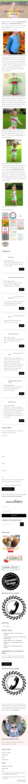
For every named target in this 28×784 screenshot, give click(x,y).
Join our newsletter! (10, 739)
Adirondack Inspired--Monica (16, 277)
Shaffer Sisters (12, 402)
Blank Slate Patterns (15, 23)
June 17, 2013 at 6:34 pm (9, 405)
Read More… (16, 710)
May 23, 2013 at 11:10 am (9, 337)
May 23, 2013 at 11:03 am (18, 315)
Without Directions (13, 334)
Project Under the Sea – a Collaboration (13, 640)
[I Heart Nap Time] (12, 212)
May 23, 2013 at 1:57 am (19, 296)
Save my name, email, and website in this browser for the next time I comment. (13, 480)
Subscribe (6, 664)
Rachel (10, 317)
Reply (21, 269)
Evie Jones (11, 257)
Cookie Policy (5, 778)
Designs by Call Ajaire (10, 593)
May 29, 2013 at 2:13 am (9, 385)
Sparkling (10, 298)
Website (4, 470)
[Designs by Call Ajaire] (14, 607)
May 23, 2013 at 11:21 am (18, 353)
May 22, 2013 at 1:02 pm (9, 281)
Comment (5, 435)
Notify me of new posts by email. (13, 485)
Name (4, 456)
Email (4, 463)
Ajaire (9, 354)
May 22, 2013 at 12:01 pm (9, 260)
